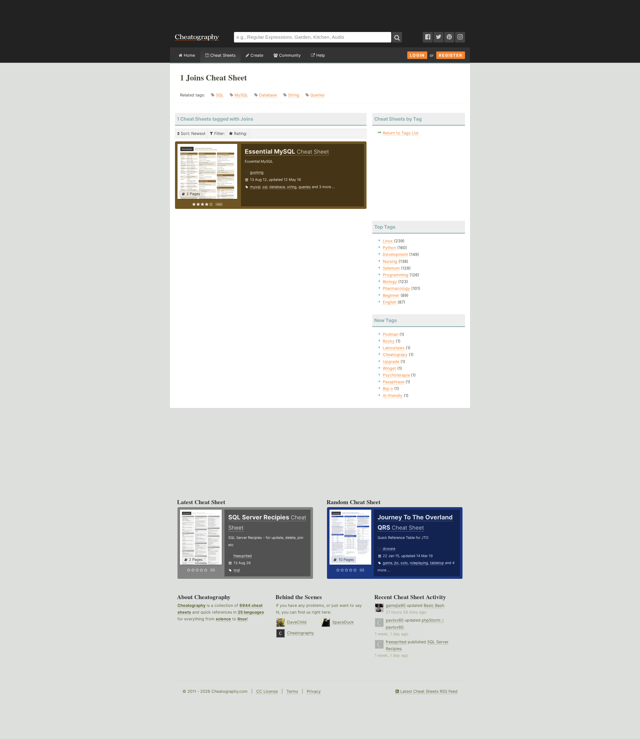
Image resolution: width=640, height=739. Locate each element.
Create (256, 55)
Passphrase (393, 381)
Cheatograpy (395, 354)
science (223, 618)
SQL (220, 94)
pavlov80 (395, 620)
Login (417, 55)
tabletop (437, 563)
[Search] (397, 37)
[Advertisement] (320, 13)
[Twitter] (439, 37)
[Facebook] (428, 37)
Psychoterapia (396, 374)
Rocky (388, 341)
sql (264, 187)
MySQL (241, 94)
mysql (255, 187)
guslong (257, 172)
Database (268, 94)
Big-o (388, 388)
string (291, 187)
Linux (388, 240)
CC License (267, 691)
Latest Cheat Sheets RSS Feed (428, 691)
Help (320, 55)
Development (395, 254)
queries (304, 187)
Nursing (390, 261)
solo (404, 563)
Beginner (391, 295)
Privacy (314, 691)
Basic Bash (434, 605)
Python (389, 247)
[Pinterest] (449, 37)
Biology (390, 281)
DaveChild (296, 622)
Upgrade (391, 361)
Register (450, 55)
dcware (389, 548)
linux (242, 618)
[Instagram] (460, 37)
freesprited (243, 556)
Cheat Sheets (222, 55)
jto (396, 563)
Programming (395, 274)
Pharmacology (396, 288)
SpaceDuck (343, 622)
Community (289, 55)
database (277, 187)
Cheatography (192, 605)
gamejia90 (396, 605)
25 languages (251, 612)
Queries (317, 94)
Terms (292, 691)
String (293, 94)
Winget (389, 368)
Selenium (391, 268)
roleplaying (419, 563)
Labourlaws (393, 347)
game (387, 563)
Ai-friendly (392, 395)
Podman (390, 334)
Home (188, 55)
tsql (237, 570)
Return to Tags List (400, 132)
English (389, 302)
